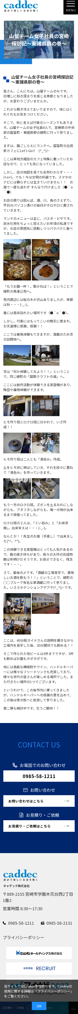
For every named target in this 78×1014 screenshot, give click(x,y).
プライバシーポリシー (54, 991)
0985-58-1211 (39, 776)
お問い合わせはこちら (26, 801)
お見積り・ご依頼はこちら (29, 826)
